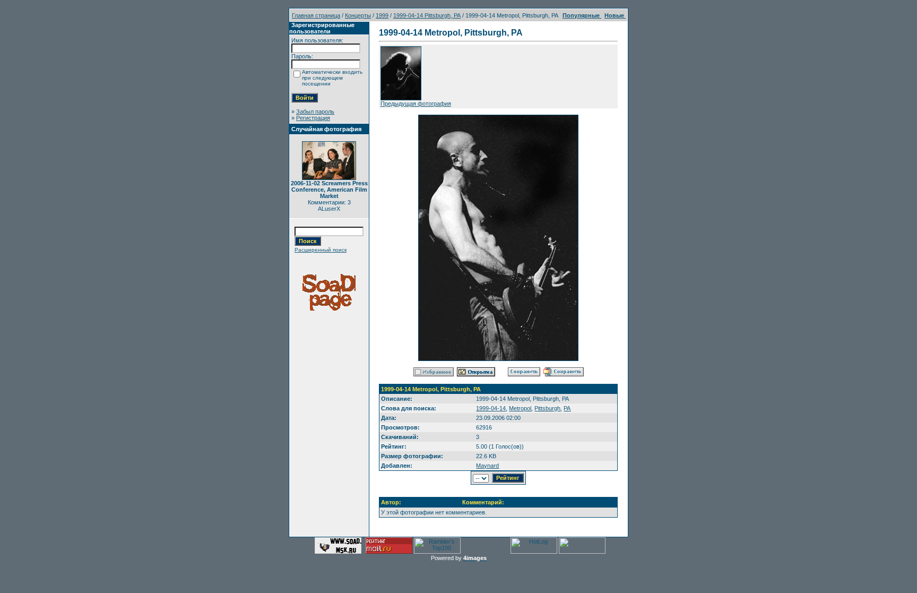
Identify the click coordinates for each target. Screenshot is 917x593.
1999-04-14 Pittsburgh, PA (427, 15)
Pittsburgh (547, 408)
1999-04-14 (491, 408)
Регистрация (313, 118)
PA (567, 408)
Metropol (520, 408)
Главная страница (316, 15)
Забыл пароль (315, 111)
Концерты (358, 15)
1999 (382, 15)
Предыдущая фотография (415, 103)
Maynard (487, 465)
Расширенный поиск (321, 250)
